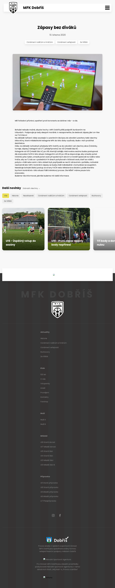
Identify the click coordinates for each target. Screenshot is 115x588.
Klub (42, 368)
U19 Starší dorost (47, 442)
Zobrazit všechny (31, 188)
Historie (15, 195)
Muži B (43, 424)
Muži (42, 413)
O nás (42, 379)
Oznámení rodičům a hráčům (40, 42)
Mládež (43, 436)
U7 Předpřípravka (48, 501)
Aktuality (45, 332)
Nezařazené (28, 195)
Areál (42, 388)
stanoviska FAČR (25, 154)
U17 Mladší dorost (48, 446)
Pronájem (44, 392)
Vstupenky (45, 383)
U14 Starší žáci (46, 455)
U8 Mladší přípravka (49, 496)
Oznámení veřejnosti (66, 42)
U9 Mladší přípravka (49, 492)
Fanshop (44, 401)
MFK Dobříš (33, 7)
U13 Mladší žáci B (47, 465)
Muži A (43, 419)
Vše (5, 195)
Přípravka (45, 476)
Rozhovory (96, 195)
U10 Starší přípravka (49, 487)
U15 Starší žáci (46, 451)
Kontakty (44, 397)
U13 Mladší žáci (46, 460)
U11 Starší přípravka (49, 483)
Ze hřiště (83, 42)
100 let (43, 374)
